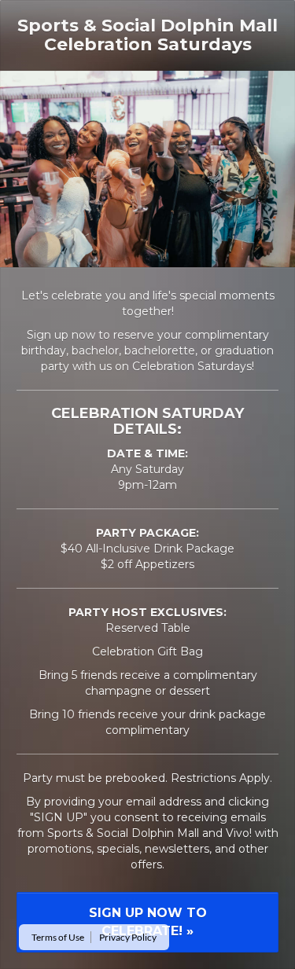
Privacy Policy (128, 937)
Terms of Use (57, 937)
